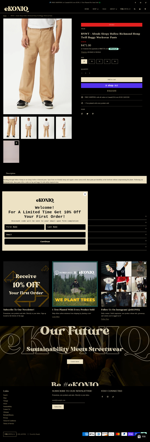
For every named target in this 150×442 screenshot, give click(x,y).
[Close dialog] (85, 194)
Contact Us (6, 409)
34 (107, 61)
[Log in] (140, 9)
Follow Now (105, 319)
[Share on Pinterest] (92, 114)
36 (115, 61)
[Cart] (145, 9)
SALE (104, 9)
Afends (83, 28)
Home (87, 9)
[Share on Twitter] (87, 114)
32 (99, 61)
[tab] (10, 173)
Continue (45, 241)
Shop (4, 398)
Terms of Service (8, 423)
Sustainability (7, 406)
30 (92, 61)
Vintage (5, 401)
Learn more (75, 361)
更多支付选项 (111, 91)
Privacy (5, 418)
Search (5, 395)
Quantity (84, 69)
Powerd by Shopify (35, 434)
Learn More (56, 317)
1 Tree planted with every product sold (96, 103)
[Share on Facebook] (81, 114)
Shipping (84, 52)
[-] (82, 73)
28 (84, 61)
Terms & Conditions (9, 421)
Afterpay (6, 412)
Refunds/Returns (8, 415)
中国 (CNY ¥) (124, 9)
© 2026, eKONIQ (21, 434)
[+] (89, 73)
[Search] (134, 9)
